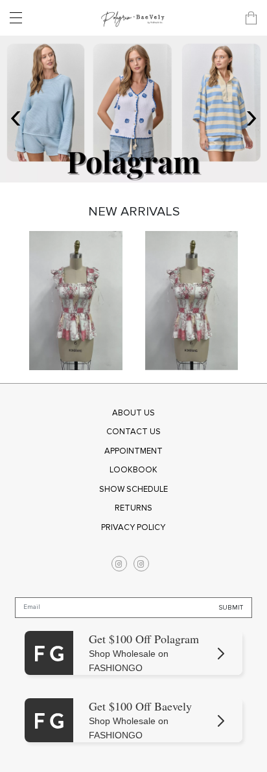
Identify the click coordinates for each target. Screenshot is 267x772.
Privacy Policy (133, 527)
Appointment (133, 451)
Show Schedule (133, 489)
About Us (133, 413)
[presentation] (15, 115)
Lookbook (133, 470)
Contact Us (133, 431)
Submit (231, 608)
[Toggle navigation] (19, 18)
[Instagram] (119, 563)
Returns (133, 508)
